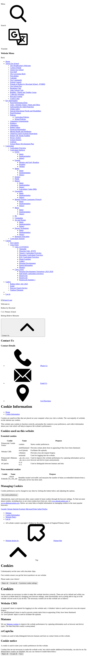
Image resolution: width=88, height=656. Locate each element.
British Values (15, 127)
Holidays (13, 123)
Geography (19, 191)
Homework (23, 276)
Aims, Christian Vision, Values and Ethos (25, 105)
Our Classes (14, 243)
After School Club (16, 90)
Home (8, 61)
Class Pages (14, 245)
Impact (21, 158)
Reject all (5, 583)
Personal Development (27, 263)
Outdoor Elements (16, 290)
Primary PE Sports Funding (20, 136)
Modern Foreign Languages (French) (28, 199)
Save (21, 654)
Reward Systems (16, 96)
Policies (13, 115)
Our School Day (16, 86)
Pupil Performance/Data (18, 103)
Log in (8, 294)
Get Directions (45, 401)
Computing (19, 218)
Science (17, 177)
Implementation (24, 156)
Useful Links (14, 99)
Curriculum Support (17, 239)
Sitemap (8, 513)
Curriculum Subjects (17, 150)
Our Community (16, 80)
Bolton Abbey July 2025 (19, 284)
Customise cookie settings (28, 583)
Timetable (22, 249)
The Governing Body (18, 74)
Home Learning (25, 259)
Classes (8, 241)
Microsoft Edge (31, 509)
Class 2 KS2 (19, 269)
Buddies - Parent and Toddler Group (23, 92)
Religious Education (22, 237)
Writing (22, 166)
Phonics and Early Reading (29, 162)
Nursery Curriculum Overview (30, 253)
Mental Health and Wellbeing (20, 131)
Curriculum (10, 146)
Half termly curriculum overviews (31, 274)
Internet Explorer (19, 509)
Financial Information (18, 129)
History (17, 181)
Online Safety (15, 109)
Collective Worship (17, 94)
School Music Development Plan (22, 144)
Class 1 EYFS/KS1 (22, 247)
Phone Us (43, 366)
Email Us (43, 383)
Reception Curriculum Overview (31, 255)
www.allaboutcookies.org (10, 503)
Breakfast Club (15, 88)
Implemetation (24, 185)
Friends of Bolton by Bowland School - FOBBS (27, 84)
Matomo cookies (13, 624)
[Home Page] (6, 300)
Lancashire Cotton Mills (28, 189)
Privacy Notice (15, 138)
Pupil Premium (15, 113)
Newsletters (14, 76)
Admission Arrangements (19, 121)
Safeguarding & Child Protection (22, 107)
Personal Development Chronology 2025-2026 (36, 272)
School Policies (20, 119)
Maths (17, 169)
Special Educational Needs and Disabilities (25, 111)
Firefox (44, 509)
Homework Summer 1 (27, 280)
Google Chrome (7, 509)
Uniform (13, 142)
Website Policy (11, 517)
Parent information (26, 265)
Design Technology (22, 228)
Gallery (22, 261)
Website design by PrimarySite (34, 541)
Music (17, 208)
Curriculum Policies (22, 117)
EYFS (17, 152)
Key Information (12, 101)
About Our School (12, 64)
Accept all (13, 583)
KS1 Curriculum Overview (29, 257)
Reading (22, 164)
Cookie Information (13, 414)
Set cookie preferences (9, 495)
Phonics (22, 267)
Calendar (13, 78)
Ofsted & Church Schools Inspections (23, 134)
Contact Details (15, 68)
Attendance (14, 125)
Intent (21, 154)
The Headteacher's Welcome (20, 66)
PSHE (17, 179)
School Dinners (15, 140)
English (17, 160)
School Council (15, 82)
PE (16, 216)
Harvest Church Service (18, 288)
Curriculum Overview (18, 148)
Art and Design (20, 220)
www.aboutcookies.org (59, 501)
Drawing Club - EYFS (27, 251)
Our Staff (13, 72)
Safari (39, 509)
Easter (12, 286)
